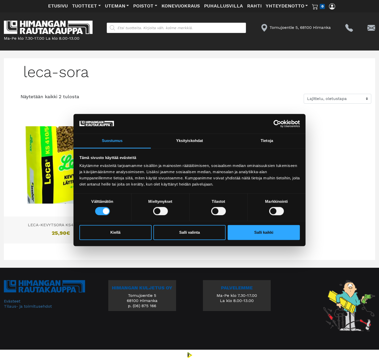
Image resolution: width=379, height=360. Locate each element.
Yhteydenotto (285, 6)
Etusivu (58, 6)
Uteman (115, 6)
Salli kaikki (263, 232)
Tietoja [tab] (267, 141)
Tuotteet (84, 6)
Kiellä (115, 232)
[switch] (160, 211)
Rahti (254, 6)
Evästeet (12, 301)
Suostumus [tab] (112, 141)
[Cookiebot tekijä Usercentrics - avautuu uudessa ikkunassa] (277, 124)
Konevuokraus (180, 6)
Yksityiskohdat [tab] (189, 141)
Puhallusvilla (223, 6)
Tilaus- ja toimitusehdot (28, 306)
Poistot (143, 6)
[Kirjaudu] (332, 6)
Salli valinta (189, 232)
